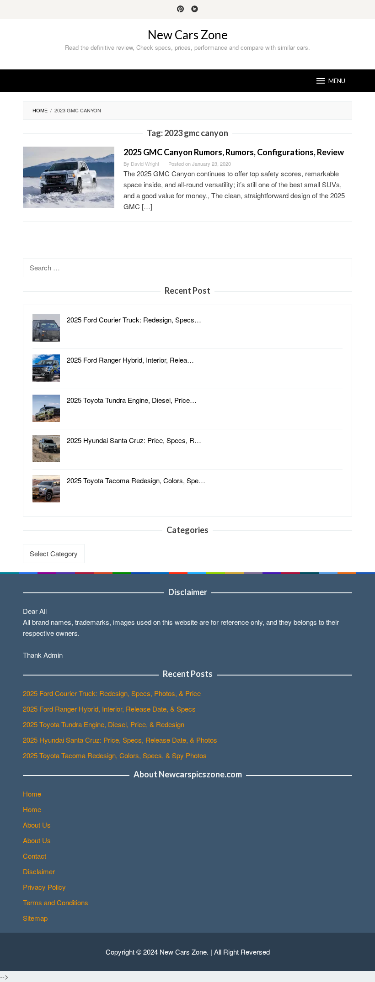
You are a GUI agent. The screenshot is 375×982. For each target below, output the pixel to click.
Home (32, 793)
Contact (34, 856)
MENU (336, 80)
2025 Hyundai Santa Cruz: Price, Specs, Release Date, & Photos (120, 739)
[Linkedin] (195, 9)
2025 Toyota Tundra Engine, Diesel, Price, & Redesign (103, 724)
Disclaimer (39, 871)
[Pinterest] (180, 9)
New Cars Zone (188, 34)
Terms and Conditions (55, 902)
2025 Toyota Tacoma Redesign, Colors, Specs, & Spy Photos (115, 755)
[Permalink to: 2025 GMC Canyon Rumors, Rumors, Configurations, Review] (68, 176)
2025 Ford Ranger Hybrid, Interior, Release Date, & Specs (109, 708)
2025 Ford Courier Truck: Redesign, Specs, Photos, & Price (112, 693)
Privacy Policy (44, 887)
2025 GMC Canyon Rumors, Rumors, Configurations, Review (233, 152)
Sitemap (35, 918)
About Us (37, 824)
